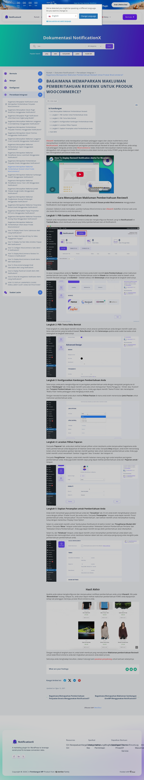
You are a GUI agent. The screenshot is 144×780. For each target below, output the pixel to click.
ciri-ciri (68, 746)
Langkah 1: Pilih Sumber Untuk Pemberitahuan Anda (69, 115)
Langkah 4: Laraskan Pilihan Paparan (64, 125)
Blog (107, 745)
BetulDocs (97, 708)
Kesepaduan (75, 745)
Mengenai (92, 745)
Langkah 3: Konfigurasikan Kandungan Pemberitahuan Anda (72, 122)
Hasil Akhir (53, 132)
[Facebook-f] (14, 756)
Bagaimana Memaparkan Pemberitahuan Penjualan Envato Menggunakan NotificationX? (69, 697)
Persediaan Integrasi (85, 73)
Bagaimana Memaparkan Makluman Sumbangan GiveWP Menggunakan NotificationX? (116, 697)
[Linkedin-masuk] (19, 756)
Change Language (88, 16)
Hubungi (101, 745)
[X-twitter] (23, 756)
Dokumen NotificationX (64, 73)
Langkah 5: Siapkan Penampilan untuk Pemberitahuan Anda (72, 128)
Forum (132, 745)
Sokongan (115, 745)
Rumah (36, 17)
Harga (84, 745)
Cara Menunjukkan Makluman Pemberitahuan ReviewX (68, 111)
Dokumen (124, 745)
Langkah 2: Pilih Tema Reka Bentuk (64, 118)
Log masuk (138, 746)
